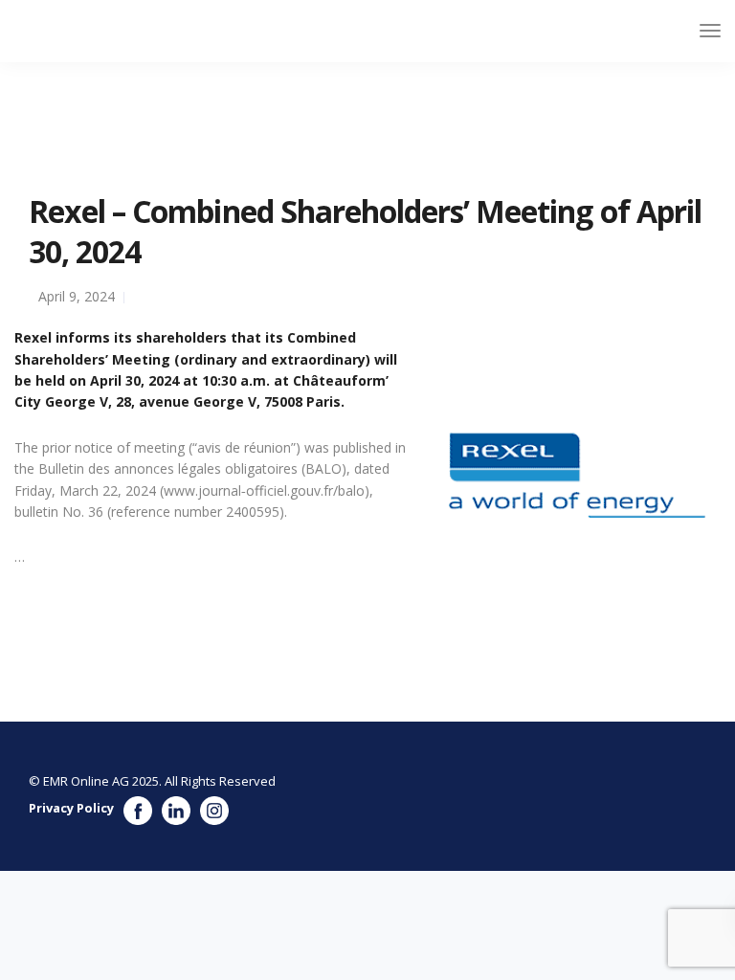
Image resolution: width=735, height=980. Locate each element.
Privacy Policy (71, 807)
